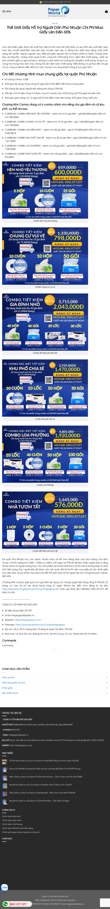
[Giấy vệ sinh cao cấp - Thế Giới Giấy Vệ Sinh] (55, 11)
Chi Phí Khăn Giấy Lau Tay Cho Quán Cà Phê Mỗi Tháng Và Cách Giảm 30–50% (44, 760)
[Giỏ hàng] (106, 11)
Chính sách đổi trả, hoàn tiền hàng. (17, 828)
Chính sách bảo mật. (11, 816)
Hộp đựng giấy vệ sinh (13, 682)
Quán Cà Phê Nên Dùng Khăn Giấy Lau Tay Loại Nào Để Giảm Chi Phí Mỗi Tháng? (45, 768)
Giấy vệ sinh (8, 677)
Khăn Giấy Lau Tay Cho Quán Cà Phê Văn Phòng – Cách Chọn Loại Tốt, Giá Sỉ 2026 (45, 777)
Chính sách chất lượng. (12, 824)
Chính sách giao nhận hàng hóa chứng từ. (21, 832)
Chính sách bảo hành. (12, 820)
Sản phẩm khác (10, 692)
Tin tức (55, 23)
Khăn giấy (7, 687)
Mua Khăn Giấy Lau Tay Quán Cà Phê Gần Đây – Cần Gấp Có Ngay (39, 801)
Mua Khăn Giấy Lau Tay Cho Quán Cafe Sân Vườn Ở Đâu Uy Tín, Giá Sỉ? (40, 785)
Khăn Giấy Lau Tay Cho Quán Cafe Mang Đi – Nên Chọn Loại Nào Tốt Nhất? (42, 793)
